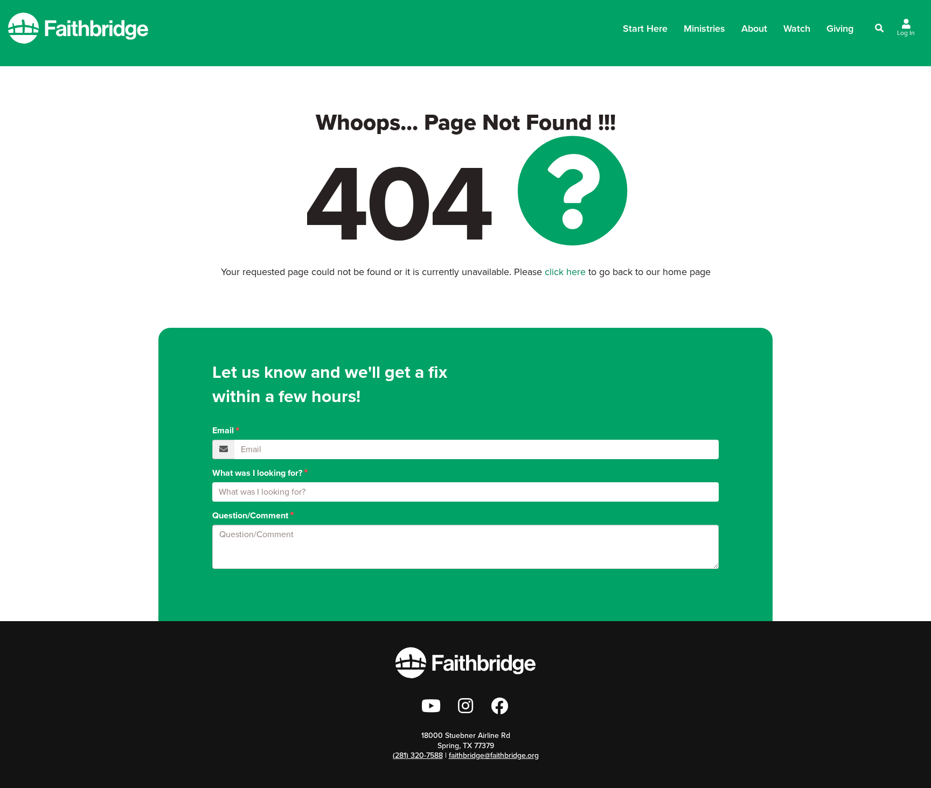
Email (223, 431)
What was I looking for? (257, 473)
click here (565, 272)
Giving (839, 29)
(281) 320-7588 (418, 755)
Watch (796, 29)
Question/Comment (250, 516)
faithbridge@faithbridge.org (494, 755)
